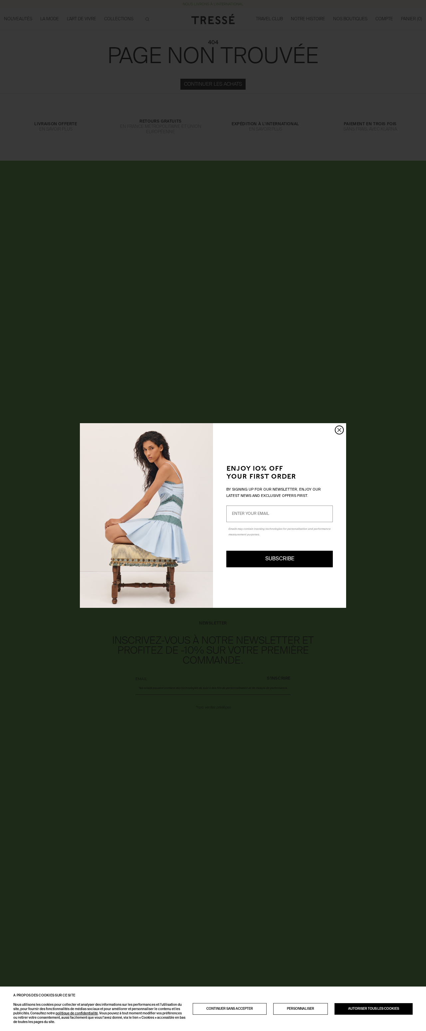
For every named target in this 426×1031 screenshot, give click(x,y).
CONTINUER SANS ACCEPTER (229, 1008)
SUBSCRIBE (279, 559)
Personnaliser (300, 1008)
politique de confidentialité (77, 1013)
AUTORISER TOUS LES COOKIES (373, 1008)
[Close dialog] (339, 430)
